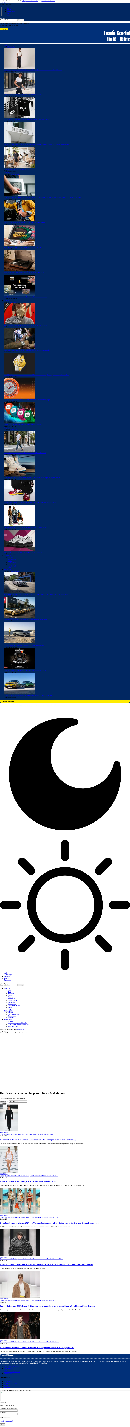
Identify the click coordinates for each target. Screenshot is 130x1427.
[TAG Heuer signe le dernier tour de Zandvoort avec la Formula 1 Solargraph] (19, 398)
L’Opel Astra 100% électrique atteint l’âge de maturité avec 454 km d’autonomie (28, 695)
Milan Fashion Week (35, 1134)
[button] (2, 2)
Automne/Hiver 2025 (6, 1342)
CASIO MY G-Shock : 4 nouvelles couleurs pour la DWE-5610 (23, 424)
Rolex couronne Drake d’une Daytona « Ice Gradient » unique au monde (26, 325)
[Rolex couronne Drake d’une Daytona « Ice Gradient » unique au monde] (19, 323)
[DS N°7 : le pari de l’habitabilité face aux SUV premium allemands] (19, 642)
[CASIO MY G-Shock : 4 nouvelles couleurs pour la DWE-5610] (19, 423)
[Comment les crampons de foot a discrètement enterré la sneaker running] (19, 451)
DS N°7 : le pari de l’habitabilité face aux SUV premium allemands (24, 645)
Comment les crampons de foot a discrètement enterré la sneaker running (25, 453)
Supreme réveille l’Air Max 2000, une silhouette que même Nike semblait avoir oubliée (30, 502)
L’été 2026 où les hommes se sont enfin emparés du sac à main (22, 95)
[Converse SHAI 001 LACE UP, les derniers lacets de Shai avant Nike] (19, 525)
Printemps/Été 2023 (52, 1176)
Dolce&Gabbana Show (18, 1134)
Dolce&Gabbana (5, 1134)
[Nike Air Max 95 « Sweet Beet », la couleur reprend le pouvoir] (19, 550)
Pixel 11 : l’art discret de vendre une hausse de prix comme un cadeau (24, 222)
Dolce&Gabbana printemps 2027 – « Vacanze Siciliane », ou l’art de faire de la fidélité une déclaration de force (49, 1223)
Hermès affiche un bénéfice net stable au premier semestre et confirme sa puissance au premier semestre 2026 (36, 144)
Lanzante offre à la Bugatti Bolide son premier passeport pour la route (25, 670)
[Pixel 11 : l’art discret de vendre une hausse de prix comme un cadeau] (19, 220)
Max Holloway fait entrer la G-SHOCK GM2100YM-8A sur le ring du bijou (27, 350)
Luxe (8, 15)
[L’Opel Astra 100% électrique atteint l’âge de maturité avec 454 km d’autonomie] (19, 693)
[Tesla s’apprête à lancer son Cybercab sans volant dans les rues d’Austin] (19, 617)
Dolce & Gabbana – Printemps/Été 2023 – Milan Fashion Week (28, 1181)
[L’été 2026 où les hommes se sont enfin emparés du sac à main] (19, 93)
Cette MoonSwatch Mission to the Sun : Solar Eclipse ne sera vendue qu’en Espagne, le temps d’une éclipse (36, 375)
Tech (8, 8)
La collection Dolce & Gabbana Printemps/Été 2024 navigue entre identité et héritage (38, 1140)
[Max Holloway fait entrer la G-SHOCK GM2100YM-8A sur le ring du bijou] (19, 348)
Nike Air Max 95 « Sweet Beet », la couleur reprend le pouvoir (23, 552)
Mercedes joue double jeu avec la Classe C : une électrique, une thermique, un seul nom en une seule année (36, 594)
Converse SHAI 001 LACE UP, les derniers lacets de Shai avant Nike (25, 527)
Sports (8, 13)
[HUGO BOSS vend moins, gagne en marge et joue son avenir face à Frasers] (19, 118)
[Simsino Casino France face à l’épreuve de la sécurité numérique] (19, 245)
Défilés (9, 9)
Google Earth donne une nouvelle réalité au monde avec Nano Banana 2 (25, 297)
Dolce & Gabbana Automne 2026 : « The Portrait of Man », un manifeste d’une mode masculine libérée (46, 1264)
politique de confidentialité (30, 1)
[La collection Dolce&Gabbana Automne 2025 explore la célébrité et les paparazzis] (20, 1338)
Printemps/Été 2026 (52, 1300)
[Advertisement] (65, 1048)
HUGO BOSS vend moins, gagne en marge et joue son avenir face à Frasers (27, 119)
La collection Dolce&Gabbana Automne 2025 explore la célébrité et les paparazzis (37, 1347)
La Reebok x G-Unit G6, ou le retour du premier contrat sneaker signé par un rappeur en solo (32, 478)
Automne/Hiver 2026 (6, 1259)
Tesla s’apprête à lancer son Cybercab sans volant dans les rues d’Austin (25, 619)
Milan (2, 1132)
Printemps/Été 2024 (47, 1134)
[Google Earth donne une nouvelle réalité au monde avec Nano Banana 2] (19, 295)
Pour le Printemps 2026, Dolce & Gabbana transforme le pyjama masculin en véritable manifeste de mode (47, 1306)
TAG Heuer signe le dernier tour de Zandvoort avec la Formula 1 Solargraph (27, 400)
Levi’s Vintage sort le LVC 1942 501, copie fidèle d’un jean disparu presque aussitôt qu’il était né (33, 70)
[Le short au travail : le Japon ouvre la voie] (19, 167)
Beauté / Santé (11, 11)
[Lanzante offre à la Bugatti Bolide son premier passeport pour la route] (19, 669)
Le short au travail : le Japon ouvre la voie (16, 169)
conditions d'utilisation (48, 1)
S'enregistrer (21, 1029)
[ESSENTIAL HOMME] (34, 708)
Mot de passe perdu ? (6, 1421)
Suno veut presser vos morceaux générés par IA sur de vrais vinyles (24, 272)
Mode (61, 1259)
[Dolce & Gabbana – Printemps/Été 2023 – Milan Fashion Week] (9, 1172)
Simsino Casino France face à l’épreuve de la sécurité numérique (23, 247)
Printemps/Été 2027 (52, 1217)
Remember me (6, 1418)
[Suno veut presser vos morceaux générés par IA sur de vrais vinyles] (19, 270)
